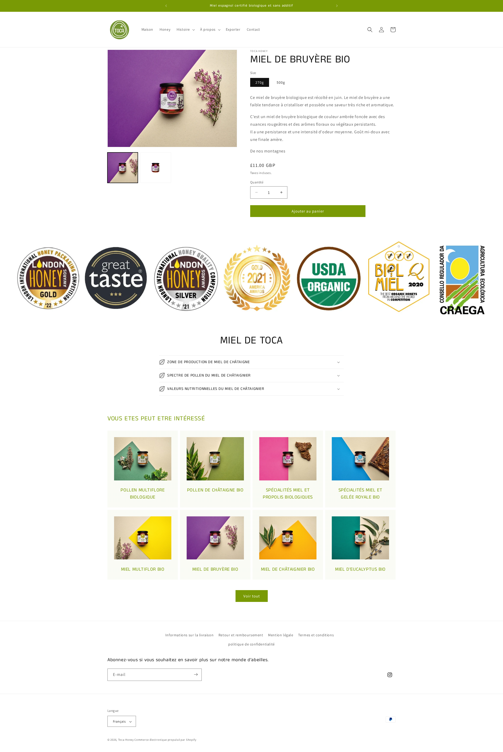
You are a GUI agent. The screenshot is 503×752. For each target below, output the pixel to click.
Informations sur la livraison (189, 635)
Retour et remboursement (240, 635)
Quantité (256, 182)
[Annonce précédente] (166, 6)
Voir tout (251, 595)
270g (259, 82)
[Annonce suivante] (337, 6)
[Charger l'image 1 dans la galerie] (122, 167)
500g (281, 82)
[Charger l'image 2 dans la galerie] (155, 167)
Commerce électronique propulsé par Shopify (165, 740)
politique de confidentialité (251, 644)
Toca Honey (126, 740)
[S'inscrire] (195, 674)
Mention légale (280, 635)
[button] (185, 29)
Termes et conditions (316, 635)
